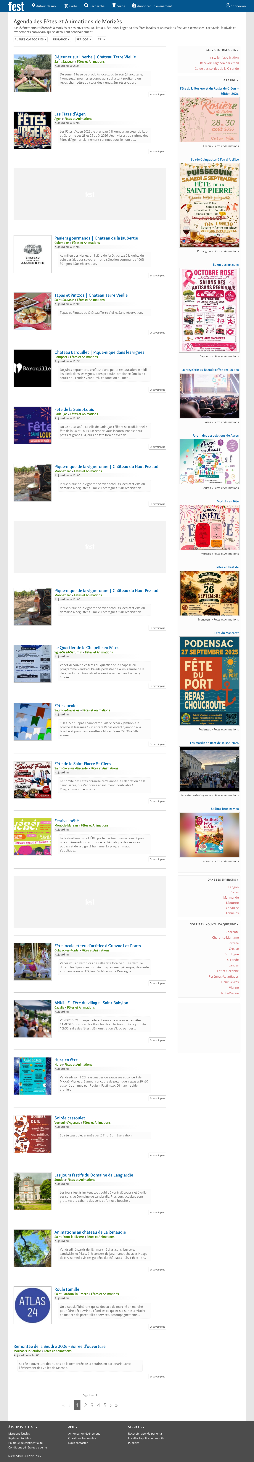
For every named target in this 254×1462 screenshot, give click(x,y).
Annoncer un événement (154, 6)
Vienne (234, 988)
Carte (73, 6)
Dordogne (231, 954)
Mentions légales (19, 1433)
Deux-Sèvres (230, 982)
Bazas (235, 892)
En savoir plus (157, 94)
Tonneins (232, 913)
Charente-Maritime (225, 937)
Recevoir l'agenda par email (219, 63)
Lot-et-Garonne (228, 971)
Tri (101, 39)
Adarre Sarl (22, 1456)
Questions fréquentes (82, 1438)
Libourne (232, 903)
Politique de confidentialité (25, 1443)
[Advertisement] (90, 194)
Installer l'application (224, 57)
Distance (61, 39)
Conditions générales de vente (27, 1447)
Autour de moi (46, 6)
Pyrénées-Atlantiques (224, 976)
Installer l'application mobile (146, 1438)
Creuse (234, 949)
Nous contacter (78, 1443)
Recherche (97, 6)
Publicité (133, 1443)
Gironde (233, 960)
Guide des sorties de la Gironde (216, 69)
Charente (232, 932)
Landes (234, 965)
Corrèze (233, 943)
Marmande (231, 897)
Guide (121, 6)
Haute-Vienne (229, 993)
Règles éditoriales (19, 1438)
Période (83, 39)
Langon (233, 887)
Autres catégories (30, 39)
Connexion (238, 6)
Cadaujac (232, 908)
